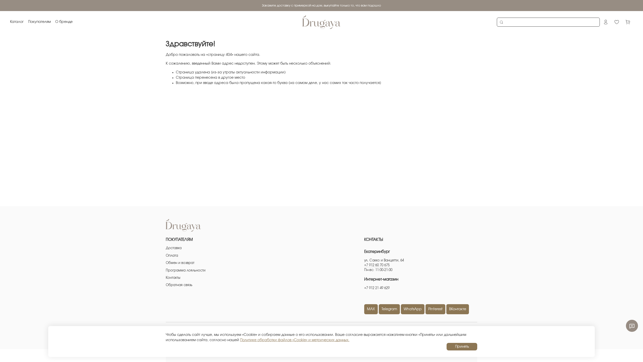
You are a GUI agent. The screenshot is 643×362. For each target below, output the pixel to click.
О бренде (64, 22)
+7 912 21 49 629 (377, 288)
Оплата (172, 255)
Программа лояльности (185, 270)
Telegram (389, 309)
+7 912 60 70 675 (377, 265)
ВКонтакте (457, 309)
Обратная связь (179, 285)
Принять (462, 346)
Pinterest (435, 309)
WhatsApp (413, 309)
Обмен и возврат (180, 263)
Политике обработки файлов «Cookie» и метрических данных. (294, 340)
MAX (371, 309)
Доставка (174, 248)
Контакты (173, 278)
